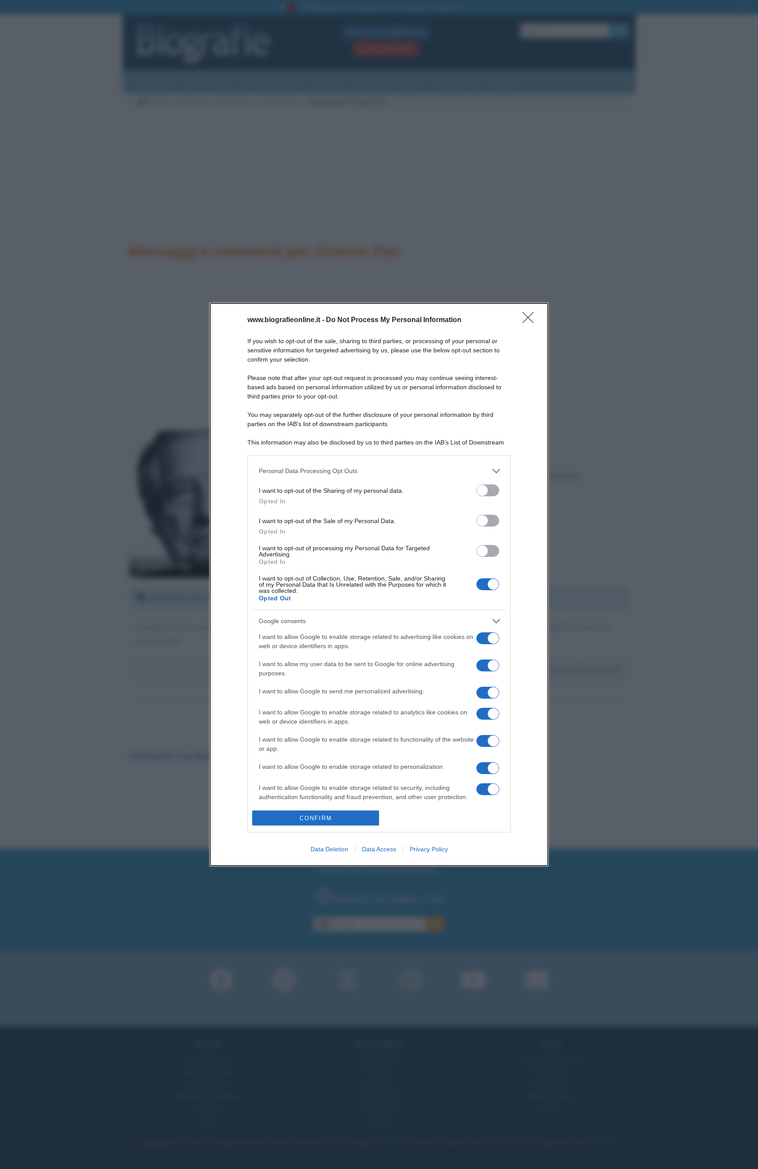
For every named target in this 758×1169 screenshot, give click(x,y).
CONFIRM (316, 818)
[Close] (530, 320)
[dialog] (379, 584)
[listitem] (379, 471)
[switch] (487, 490)
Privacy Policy (429, 849)
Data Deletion (329, 849)
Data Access (379, 849)
